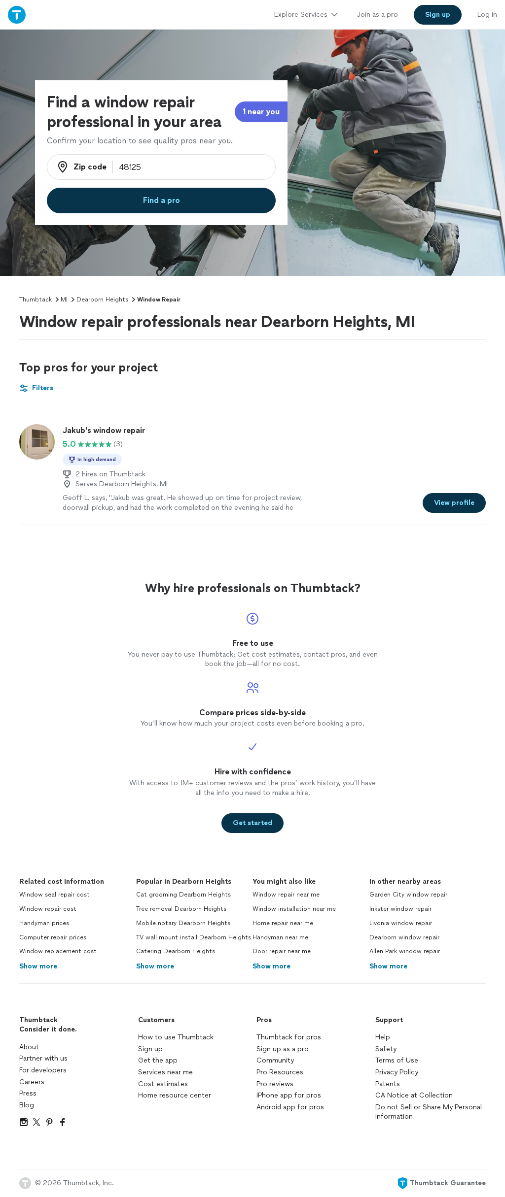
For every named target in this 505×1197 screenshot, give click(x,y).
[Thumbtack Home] (17, 14)
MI (64, 299)
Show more (38, 966)
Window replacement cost (58, 951)
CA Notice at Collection (414, 1095)
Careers (31, 1082)
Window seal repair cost (54, 894)
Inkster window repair (400, 908)
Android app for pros (290, 1107)
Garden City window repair (408, 894)
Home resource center (174, 1095)
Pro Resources (279, 1072)
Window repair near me (286, 894)
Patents (387, 1084)
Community (275, 1060)
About (29, 1047)
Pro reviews (274, 1084)
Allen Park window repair (404, 951)
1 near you (261, 111)
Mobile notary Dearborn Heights (183, 923)
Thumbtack (35, 299)
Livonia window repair (400, 923)
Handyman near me (280, 937)
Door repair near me (281, 951)
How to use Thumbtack (176, 1037)
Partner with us (43, 1058)
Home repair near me (282, 923)
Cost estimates (163, 1084)
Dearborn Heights (102, 299)
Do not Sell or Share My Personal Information (428, 1112)
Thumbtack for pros (288, 1037)
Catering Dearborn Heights (175, 951)
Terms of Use (396, 1060)
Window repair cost (47, 908)
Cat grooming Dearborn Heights (183, 894)
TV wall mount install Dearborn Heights (193, 937)
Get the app (158, 1060)
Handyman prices (44, 923)
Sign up (150, 1049)
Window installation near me (294, 908)
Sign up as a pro (282, 1049)
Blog (26, 1105)
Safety (386, 1049)
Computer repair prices (52, 937)
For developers (43, 1070)
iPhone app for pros (288, 1095)
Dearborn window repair (404, 937)
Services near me (165, 1072)
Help (382, 1037)
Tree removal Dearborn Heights (181, 908)
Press (27, 1093)
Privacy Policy (396, 1072)
